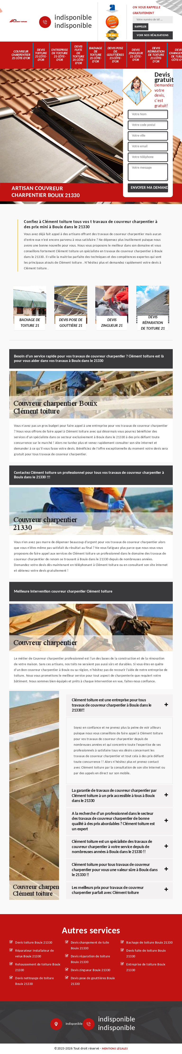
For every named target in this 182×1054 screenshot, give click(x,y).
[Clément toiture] (18, 21)
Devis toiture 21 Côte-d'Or (41, 55)
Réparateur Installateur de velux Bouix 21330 (34, 953)
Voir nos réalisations (153, 35)
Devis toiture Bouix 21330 (33, 943)
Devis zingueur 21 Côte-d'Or (136, 55)
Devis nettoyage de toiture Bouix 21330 (34, 981)
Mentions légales (115, 1048)
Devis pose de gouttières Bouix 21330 (93, 981)
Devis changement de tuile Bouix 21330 (90, 945)
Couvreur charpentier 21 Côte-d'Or (21, 55)
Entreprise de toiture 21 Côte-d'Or (59, 55)
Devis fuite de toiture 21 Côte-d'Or (78, 55)
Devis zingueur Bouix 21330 (90, 970)
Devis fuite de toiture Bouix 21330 (146, 953)
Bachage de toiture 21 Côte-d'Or (95, 55)
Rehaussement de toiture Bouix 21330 (37, 967)
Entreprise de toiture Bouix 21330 (145, 967)
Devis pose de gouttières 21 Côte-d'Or (115, 55)
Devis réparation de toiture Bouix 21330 (90, 959)
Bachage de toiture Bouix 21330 (149, 943)
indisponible (73, 18)
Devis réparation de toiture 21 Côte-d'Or (156, 55)
